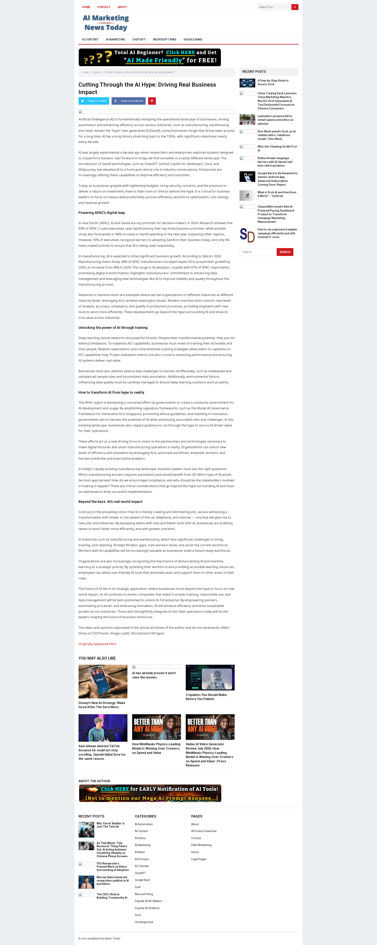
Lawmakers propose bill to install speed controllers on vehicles (276, 120)
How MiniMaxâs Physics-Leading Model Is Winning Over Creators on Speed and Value (156, 748)
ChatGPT (139, 39)
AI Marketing (115, 39)
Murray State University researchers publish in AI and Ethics (113, 880)
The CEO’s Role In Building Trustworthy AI (112, 896)
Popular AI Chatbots (147, 908)
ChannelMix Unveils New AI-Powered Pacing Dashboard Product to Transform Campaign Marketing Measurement (276, 214)
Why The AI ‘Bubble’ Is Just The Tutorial (111, 825)
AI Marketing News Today (103, 938)
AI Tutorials (142, 866)
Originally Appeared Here (97, 644)
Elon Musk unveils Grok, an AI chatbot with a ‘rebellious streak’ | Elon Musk (277, 135)
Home (85, 72)
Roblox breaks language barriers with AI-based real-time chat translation (275, 162)
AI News (140, 852)
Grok (138, 887)
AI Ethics (140, 838)
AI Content (90, 39)
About (122, 7)
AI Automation (144, 824)
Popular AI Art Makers (148, 901)
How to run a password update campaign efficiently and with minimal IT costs (277, 233)
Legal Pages (198, 859)
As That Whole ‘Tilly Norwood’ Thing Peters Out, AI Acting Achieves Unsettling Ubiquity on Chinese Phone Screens (112, 849)
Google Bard (193, 39)
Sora (96, 72)
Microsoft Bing (164, 39)
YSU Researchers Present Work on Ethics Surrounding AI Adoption (113, 867)
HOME (86, 7)
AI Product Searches (204, 831)
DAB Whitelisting (201, 845)
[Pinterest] (152, 101)
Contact (104, 7)
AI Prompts (142, 859)
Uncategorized (144, 922)
